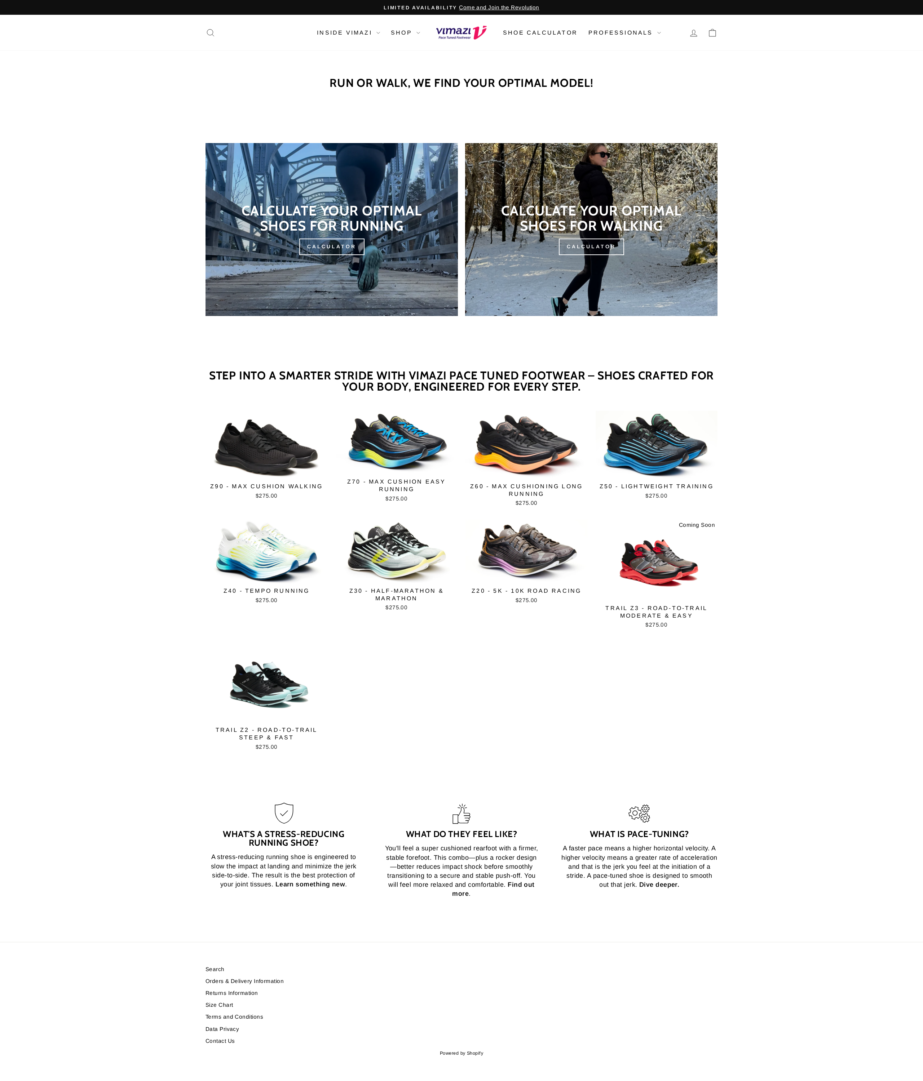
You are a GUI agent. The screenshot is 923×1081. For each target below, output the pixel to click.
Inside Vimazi (346, 33)
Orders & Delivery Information (245, 981)
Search (215, 969)
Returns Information (232, 993)
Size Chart (219, 1005)
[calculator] (591, 229)
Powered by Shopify (461, 1053)
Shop (403, 33)
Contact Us (220, 1041)
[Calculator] (332, 229)
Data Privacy (222, 1029)
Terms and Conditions (234, 1017)
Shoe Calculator (540, 33)
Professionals (621, 33)
